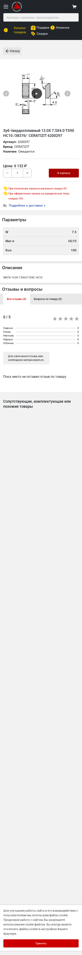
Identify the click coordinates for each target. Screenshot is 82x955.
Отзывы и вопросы (22, 289)
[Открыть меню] (5, 6)
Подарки (43, 28)
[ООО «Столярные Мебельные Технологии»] (17, 10)
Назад (15, 51)
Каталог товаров (20, 30)
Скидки (42, 34)
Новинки (62, 28)
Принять (41, 943)
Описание (12, 267)
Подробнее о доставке (26, 205)
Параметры (14, 219)
